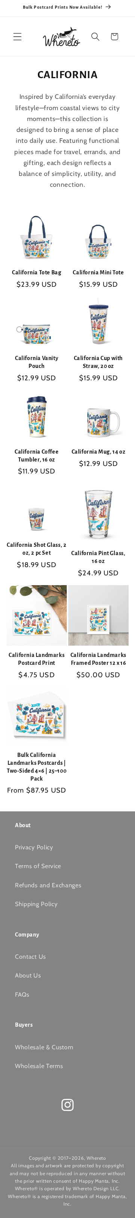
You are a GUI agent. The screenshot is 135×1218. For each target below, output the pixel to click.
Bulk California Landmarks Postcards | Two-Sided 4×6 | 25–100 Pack (36, 766)
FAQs (22, 994)
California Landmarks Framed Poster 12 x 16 (98, 659)
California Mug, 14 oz (99, 452)
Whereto (96, 1158)
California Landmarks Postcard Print (36, 659)
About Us (28, 975)
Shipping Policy (36, 904)
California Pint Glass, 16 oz (98, 557)
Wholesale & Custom (44, 1047)
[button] (17, 36)
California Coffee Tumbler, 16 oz (36, 456)
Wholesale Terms (39, 1066)
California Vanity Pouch (36, 362)
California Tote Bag (36, 272)
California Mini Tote (98, 272)
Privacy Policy (34, 847)
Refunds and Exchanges (48, 885)
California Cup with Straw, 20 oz (98, 362)
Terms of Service (38, 866)
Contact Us (30, 956)
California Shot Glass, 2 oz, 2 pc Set (36, 549)
